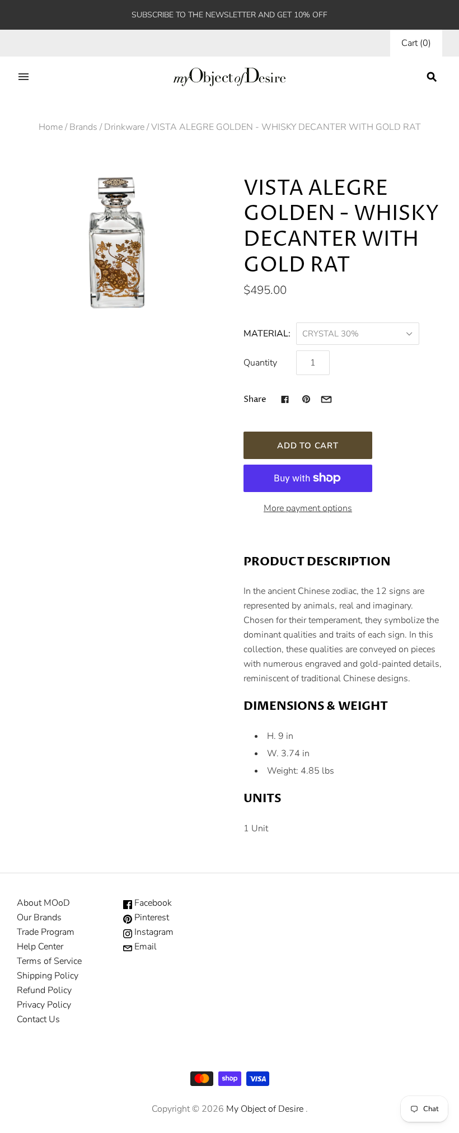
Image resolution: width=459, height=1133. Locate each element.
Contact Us (38, 1019)
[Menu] (23, 77)
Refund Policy (44, 990)
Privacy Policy (44, 1005)
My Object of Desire (264, 1109)
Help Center (40, 946)
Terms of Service (49, 961)
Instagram (153, 932)
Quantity (260, 363)
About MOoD (43, 903)
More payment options (308, 508)
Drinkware (124, 127)
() (416, 43)
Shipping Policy (47, 976)
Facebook (152, 903)
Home (51, 127)
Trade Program (45, 932)
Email (144, 946)
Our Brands (39, 917)
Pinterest (150, 917)
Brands (83, 127)
